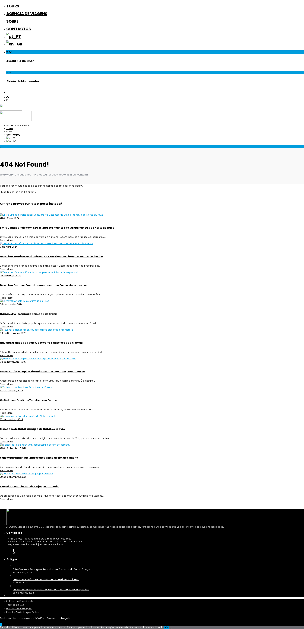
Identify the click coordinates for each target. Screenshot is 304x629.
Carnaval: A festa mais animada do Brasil (28, 314)
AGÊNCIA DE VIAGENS (26, 13)
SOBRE (12, 21)
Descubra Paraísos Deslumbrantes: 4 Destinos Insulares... (46, 579)
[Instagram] (7, 100)
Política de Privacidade (19, 601)
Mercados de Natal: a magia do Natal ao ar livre (32, 429)
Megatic (66, 618)
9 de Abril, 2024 (8, 246)
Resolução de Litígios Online (22, 612)
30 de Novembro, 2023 (13, 333)
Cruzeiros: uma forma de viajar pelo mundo (29, 486)
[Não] (170, 628)
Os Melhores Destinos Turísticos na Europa (28, 400)
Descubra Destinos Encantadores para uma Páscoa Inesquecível (43, 285)
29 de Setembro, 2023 (13, 448)
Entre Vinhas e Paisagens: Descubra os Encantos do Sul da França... (52, 569)
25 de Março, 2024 (10, 275)
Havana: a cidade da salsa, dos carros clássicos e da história (41, 343)
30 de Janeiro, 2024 (11, 304)
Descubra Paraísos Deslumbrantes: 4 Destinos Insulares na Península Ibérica (51, 256)
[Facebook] (13, 550)
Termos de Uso (15, 605)
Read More (6, 240)
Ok (166, 627)
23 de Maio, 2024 (9, 218)
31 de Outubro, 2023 (11, 390)
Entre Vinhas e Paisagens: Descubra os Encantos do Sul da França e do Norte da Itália (57, 228)
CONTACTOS (18, 29)
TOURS (12, 6)
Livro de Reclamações (19, 608)
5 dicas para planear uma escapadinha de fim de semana (39, 458)
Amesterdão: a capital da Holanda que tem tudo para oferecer (42, 371)
